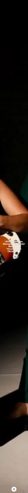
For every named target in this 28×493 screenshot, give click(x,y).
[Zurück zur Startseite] (14, 489)
